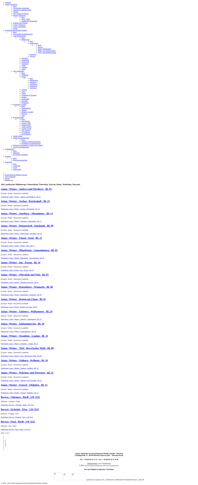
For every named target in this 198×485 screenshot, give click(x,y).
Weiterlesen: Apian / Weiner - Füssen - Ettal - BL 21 (18, 246)
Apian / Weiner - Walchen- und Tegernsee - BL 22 (27, 372)
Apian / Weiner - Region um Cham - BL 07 (23, 299)
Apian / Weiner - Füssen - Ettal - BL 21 (21, 238)
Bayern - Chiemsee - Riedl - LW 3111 (20, 397)
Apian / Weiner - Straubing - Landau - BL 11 (24, 336)
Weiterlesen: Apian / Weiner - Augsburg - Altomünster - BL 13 (21, 221)
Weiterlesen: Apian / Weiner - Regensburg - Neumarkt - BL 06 (21, 295)
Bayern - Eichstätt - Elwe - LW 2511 (20, 409)
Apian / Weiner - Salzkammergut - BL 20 (22, 323)
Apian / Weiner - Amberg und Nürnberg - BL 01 (26, 189)
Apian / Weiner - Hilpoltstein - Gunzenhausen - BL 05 (29, 250)
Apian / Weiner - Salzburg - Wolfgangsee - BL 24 (26, 311)
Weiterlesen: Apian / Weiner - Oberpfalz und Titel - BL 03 (19, 282)
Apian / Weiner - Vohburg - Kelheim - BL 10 (24, 360)
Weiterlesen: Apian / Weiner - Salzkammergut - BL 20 (18, 331)
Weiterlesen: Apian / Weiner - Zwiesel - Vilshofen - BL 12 (20, 393)
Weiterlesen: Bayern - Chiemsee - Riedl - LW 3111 (17, 405)
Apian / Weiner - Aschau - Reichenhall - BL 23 (25, 201)
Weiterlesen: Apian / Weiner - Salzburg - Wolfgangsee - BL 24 (21, 319)
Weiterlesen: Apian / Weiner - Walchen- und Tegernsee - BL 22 (21, 380)
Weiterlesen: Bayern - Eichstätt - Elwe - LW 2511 (17, 417)
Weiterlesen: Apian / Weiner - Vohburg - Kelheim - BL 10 (19, 368)
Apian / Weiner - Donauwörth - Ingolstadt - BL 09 (27, 225)
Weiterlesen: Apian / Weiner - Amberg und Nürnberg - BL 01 (21, 197)
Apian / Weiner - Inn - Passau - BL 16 (20, 262)
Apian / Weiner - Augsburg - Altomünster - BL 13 (27, 213)
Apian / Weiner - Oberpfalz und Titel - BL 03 (25, 274)
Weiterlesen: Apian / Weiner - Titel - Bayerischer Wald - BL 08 (21, 356)
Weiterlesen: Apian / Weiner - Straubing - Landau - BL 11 (19, 344)
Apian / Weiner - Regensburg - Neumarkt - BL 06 (27, 287)
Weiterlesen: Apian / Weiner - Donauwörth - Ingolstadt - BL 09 (21, 233)
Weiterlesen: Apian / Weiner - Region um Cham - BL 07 (19, 307)
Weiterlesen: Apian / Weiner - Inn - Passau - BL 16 (17, 270)
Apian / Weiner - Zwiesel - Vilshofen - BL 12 (24, 385)
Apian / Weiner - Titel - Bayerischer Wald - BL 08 (27, 348)
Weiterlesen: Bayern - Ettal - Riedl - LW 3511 (16, 429)
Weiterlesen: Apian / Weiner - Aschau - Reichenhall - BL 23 (20, 209)
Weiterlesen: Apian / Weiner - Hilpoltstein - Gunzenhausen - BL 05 (22, 258)
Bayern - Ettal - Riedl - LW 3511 (18, 421)
